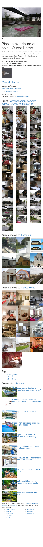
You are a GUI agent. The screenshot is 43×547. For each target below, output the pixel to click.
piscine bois (9, 377)
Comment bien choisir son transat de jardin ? (26, 470)
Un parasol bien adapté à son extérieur (24, 493)
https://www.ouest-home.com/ (11, 88)
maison (14, 505)
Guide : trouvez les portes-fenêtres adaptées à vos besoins (26, 458)
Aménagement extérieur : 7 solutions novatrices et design (24, 435)
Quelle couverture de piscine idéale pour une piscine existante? (26, 388)
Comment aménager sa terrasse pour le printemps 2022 (25, 447)
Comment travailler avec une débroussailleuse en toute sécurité (26, 400)
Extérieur (26, 235)
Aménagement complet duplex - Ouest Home (19, 102)
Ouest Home (10, 82)
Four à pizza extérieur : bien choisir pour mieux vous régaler (25, 482)
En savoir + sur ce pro (22, 96)
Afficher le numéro (12, 91)
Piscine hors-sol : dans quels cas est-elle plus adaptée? (26, 423)
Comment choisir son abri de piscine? (24, 412)
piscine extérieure (11, 379)
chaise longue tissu (12, 375)
